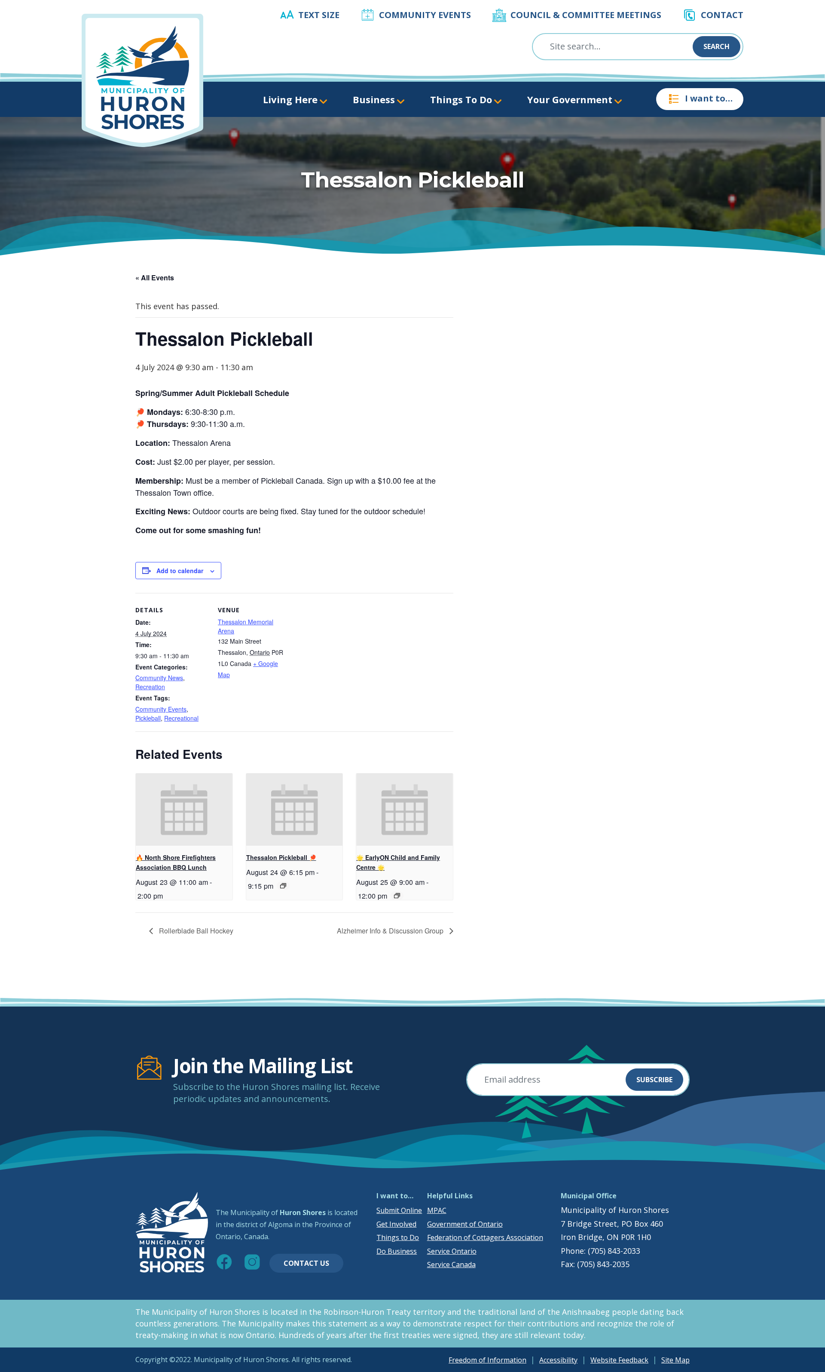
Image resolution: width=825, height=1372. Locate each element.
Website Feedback (619, 1360)
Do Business (396, 1251)
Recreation (150, 686)
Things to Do (397, 1237)
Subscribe (654, 1079)
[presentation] (184, 809)
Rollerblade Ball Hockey (195, 931)
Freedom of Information (487, 1360)
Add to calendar (179, 570)
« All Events (154, 277)
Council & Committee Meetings (585, 15)
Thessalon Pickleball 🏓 (281, 857)
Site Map (675, 1360)
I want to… (709, 98)
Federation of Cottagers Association (485, 1237)
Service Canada (451, 1264)
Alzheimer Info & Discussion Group (391, 931)
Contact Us (306, 1263)
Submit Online (399, 1210)
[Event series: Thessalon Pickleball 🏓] (283, 885)
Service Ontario (452, 1251)
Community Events (425, 15)
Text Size (318, 15)
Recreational (181, 718)
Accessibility (558, 1360)
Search (716, 46)
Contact (722, 15)
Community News (159, 677)
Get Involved (396, 1224)
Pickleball (148, 718)
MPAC (436, 1210)
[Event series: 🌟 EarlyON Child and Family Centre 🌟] (397, 895)
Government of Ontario (465, 1224)
